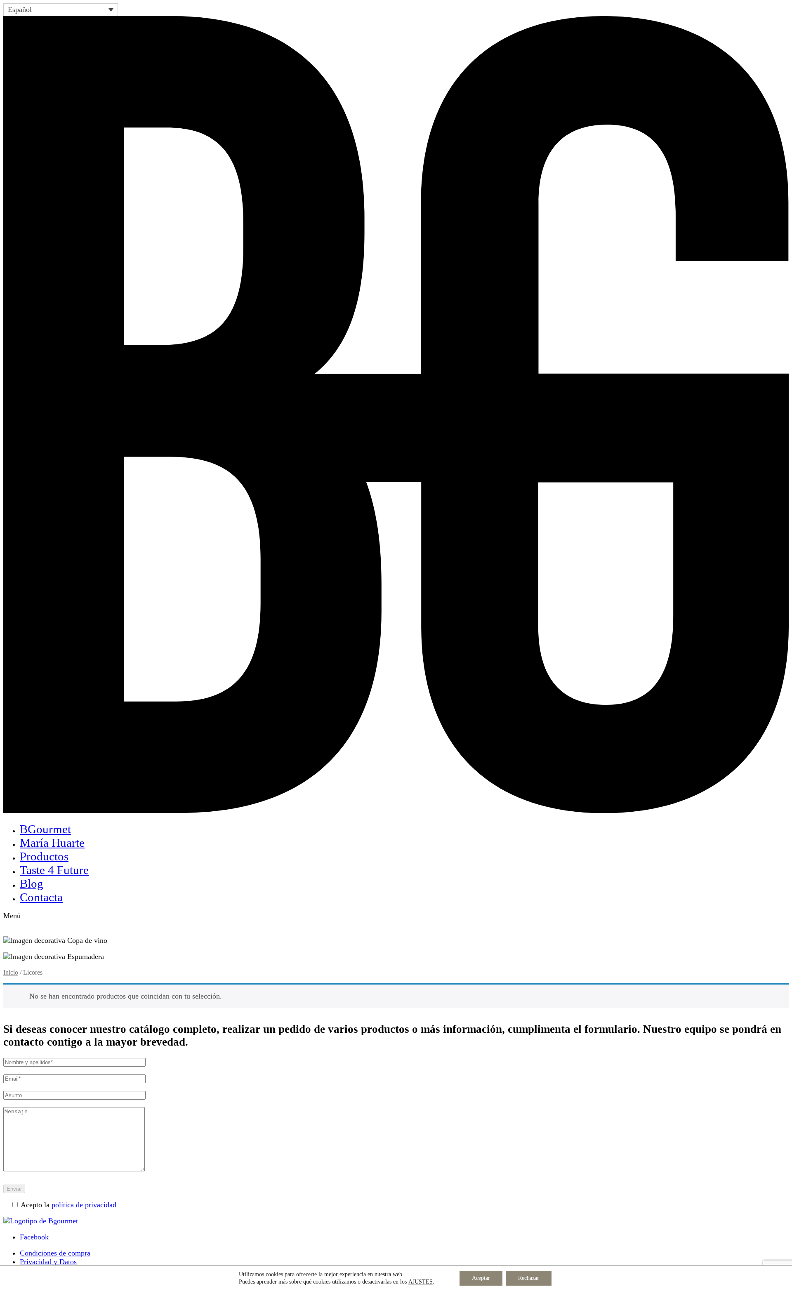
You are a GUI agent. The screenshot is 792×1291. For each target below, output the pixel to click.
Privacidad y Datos (48, 1262)
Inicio (10, 972)
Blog (31, 883)
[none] (60, 9)
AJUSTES (420, 1282)
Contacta (41, 897)
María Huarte (52, 842)
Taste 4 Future (54, 869)
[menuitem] (60, 9)
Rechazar (528, 1278)
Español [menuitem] (20, 9)
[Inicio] (396, 810)
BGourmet (45, 829)
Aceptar (481, 1278)
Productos (44, 856)
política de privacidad (84, 1205)
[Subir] (40, 1221)
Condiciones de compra (55, 1253)
